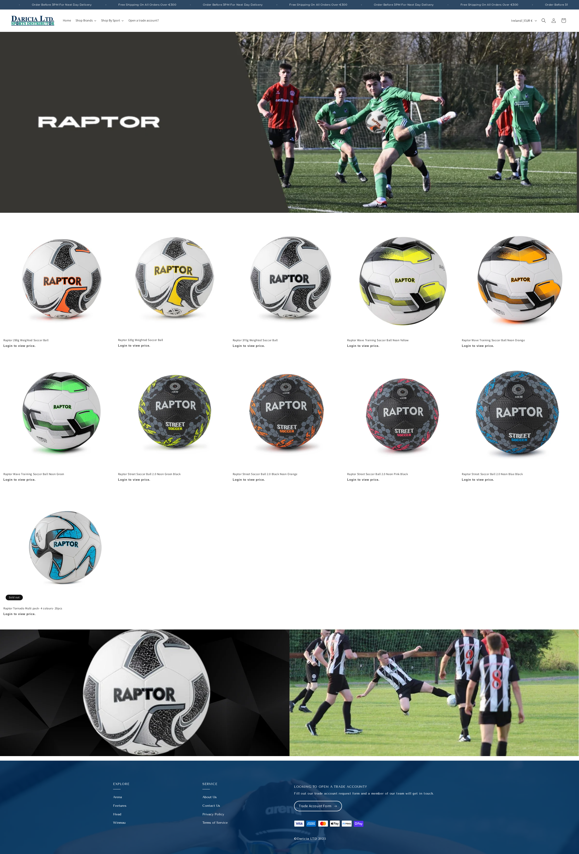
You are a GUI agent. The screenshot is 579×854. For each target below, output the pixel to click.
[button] (544, 21)
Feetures (119, 806)
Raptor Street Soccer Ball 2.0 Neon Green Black (149, 474)
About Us (209, 797)
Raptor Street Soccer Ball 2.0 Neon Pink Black (377, 474)
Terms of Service (215, 823)
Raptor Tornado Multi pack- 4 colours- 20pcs (32, 608)
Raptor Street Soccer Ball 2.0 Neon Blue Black (492, 474)
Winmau (119, 823)
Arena (117, 797)
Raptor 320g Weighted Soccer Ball (140, 340)
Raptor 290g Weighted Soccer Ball (25, 340)
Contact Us (211, 806)
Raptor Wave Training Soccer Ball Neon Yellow (377, 340)
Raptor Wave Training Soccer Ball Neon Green (33, 474)
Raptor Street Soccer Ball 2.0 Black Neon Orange (265, 474)
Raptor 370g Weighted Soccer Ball (255, 340)
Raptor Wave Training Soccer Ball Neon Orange (493, 340)
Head (117, 814)
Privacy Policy (213, 814)
